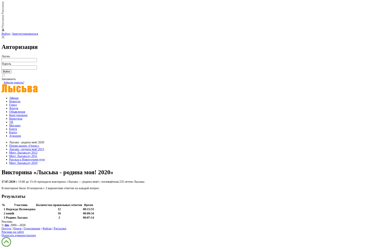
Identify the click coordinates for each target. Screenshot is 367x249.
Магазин (14, 125)
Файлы (47, 228)
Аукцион (15, 135)
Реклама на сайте (13, 232)
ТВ (11, 122)
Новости (14, 101)
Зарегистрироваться (25, 33)
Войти (6, 33)
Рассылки (60, 228)
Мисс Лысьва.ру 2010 (23, 163)
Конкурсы (15, 118)
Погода (6, 228)
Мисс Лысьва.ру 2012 (23, 152)
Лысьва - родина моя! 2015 (26, 149)
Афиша (14, 98)
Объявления (17, 111)
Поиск (17, 228)
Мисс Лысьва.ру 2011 (23, 156)
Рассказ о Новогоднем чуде (27, 159)
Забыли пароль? (13, 82)
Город (13, 104)
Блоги (13, 129)
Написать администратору (19, 235)
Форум (13, 108)
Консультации (18, 115)
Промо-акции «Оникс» (24, 145)
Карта (13, 132)
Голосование (32, 228)
